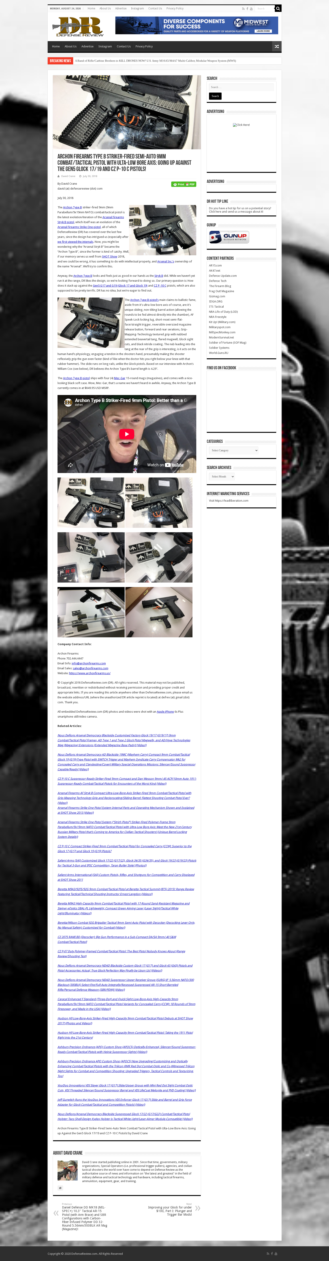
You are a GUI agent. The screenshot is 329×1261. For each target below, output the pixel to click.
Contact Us (155, 8)
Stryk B (158, 275)
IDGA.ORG (215, 301)
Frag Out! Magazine (221, 291)
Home (91, 8)
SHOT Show (109, 256)
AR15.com (215, 265)
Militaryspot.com (220, 327)
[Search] (278, 8)
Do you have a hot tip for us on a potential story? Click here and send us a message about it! (240, 210)
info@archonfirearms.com (89, 663)
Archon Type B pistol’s (144, 300)
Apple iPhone (165, 711)
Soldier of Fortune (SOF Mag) (227, 342)
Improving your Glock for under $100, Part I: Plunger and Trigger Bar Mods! (170, 1209)
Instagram (137, 8)
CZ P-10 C (160, 285)
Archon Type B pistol (76, 378)
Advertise (120, 8)
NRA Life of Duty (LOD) (223, 311)
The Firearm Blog (220, 286)
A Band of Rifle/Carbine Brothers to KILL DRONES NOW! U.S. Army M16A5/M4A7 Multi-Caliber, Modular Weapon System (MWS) (155, 60)
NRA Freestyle (217, 317)
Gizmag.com (217, 296)
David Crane (68, 176)
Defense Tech (217, 281)
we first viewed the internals (75, 241)
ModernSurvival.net (221, 337)
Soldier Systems (219, 347)
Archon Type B (72, 207)
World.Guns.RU (218, 353)
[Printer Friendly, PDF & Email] (183, 184)
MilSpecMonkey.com (222, 332)
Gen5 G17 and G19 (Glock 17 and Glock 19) (120, 285)
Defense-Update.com (223, 275)
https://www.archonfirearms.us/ (90, 673)
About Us (105, 8)
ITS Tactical (216, 306)
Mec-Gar (119, 378)
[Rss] (243, 8)
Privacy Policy (175, 8)
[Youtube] (251, 8)
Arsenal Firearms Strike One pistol (79, 227)
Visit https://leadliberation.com (228, 500)
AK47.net (214, 270)
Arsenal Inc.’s (165, 261)
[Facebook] (247, 8)
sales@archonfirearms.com (90, 668)
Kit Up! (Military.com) (222, 322)
